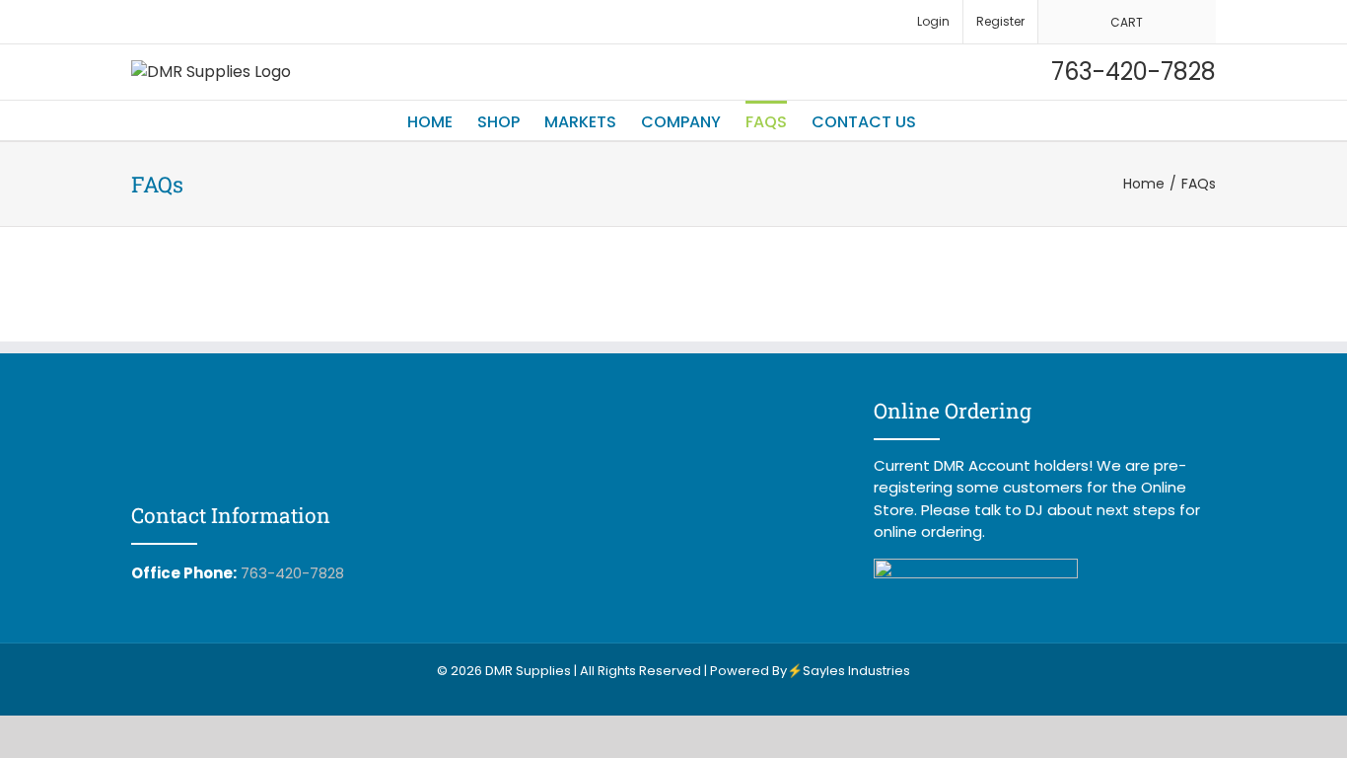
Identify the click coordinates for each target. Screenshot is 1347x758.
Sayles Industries (856, 670)
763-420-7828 (292, 573)
